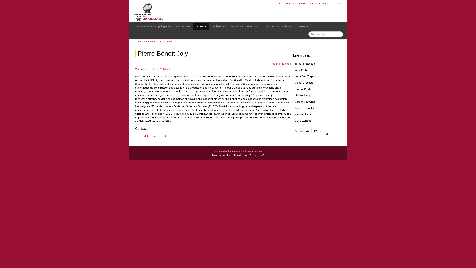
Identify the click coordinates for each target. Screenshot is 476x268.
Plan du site (240, 155)
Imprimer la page (281, 63)
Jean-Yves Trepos (305, 76)
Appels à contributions (244, 26)
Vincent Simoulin (304, 107)
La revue (201, 26)
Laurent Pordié (303, 88)
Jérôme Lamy (302, 95)
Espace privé (257, 155)
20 (307, 130)
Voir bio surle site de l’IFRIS (151, 69)
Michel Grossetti (303, 82)
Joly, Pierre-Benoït (155, 136)
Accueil (139, 41)
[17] (326, 134)
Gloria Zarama (302, 120)
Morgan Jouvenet (304, 101)
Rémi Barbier (302, 69)
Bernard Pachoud (304, 63)
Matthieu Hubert (303, 114)
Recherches (219, 26)
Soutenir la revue (292, 3)
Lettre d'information (325, 3)
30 (315, 130)
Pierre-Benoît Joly (163, 53)
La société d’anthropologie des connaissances (163, 26)
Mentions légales (221, 155)
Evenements (304, 26)
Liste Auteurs (165, 41)
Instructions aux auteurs (277, 26)
